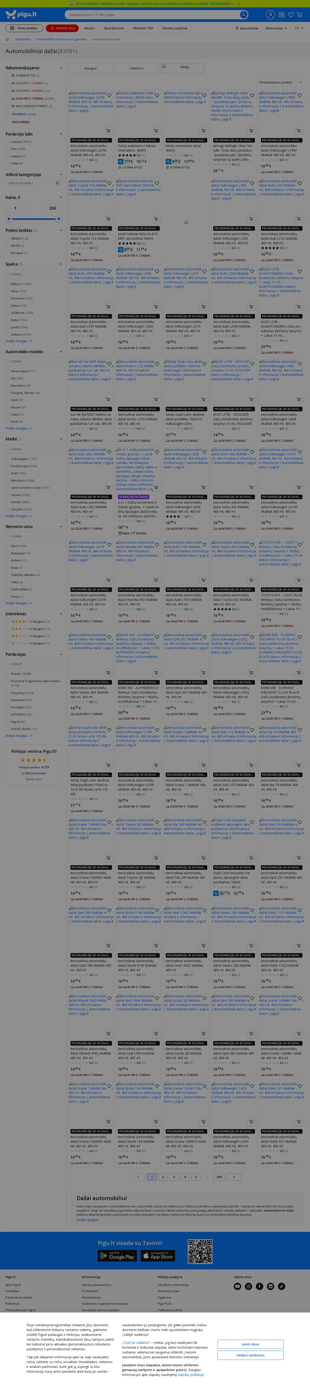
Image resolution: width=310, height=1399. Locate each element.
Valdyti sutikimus (250, 1355)
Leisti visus (250, 1344)
